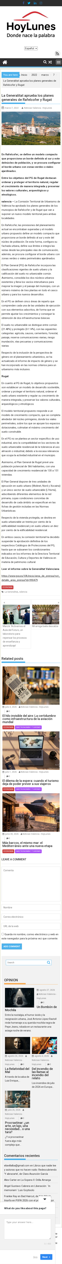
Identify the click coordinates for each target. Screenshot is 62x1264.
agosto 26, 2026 (15, 1056)
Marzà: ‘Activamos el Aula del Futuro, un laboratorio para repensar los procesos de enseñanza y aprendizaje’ (15, 636)
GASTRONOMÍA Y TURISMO (28, 727)
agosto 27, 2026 (47, 990)
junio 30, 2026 (12, 834)
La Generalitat (11, 592)
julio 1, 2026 (11, 772)
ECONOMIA (7, 587)
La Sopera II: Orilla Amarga (36, 1180)
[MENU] (58, 62)
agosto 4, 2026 (42, 1056)
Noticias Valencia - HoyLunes (38, 108)
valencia (23, 592)
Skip (35, 1257)
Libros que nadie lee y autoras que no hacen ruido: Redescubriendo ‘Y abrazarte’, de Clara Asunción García (30, 1169)
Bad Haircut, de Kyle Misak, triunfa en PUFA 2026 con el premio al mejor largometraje (29, 1200)
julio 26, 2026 (14, 1110)
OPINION (11, 980)
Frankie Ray (10, 1196)
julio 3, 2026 (11, 707)
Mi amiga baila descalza (45, 626)
